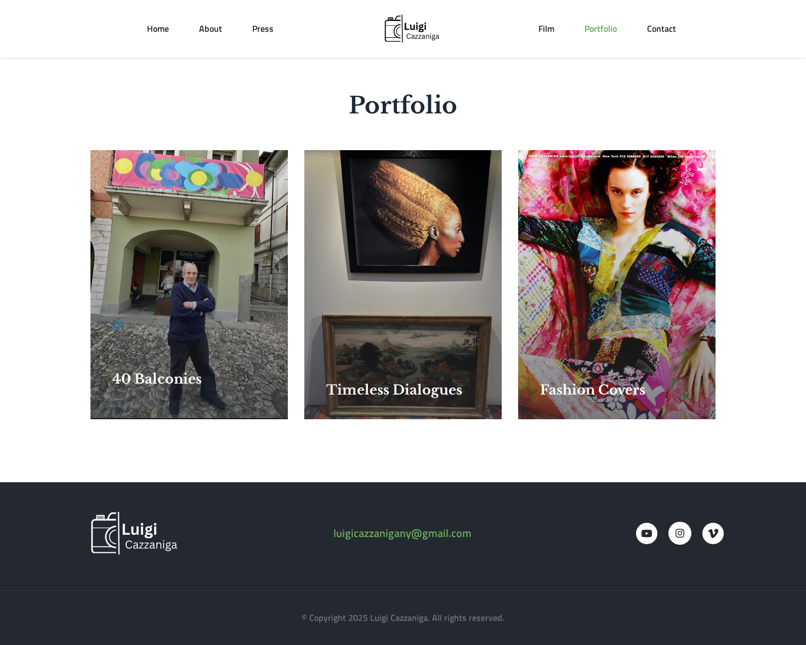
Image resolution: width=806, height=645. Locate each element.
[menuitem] (158, 29)
